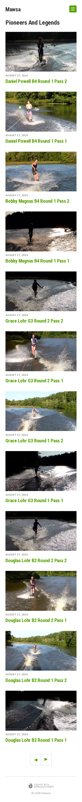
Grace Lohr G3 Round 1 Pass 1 (34, 500)
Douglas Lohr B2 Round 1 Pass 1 (36, 740)
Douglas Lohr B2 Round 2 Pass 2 (36, 560)
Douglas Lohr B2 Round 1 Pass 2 (36, 680)
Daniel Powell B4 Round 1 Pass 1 (36, 141)
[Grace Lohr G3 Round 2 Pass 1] (41, 351)
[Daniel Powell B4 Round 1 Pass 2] (41, 52)
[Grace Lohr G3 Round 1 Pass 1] (41, 471)
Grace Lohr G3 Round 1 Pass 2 (34, 440)
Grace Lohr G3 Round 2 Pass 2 (34, 321)
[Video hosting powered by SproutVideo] (41, 786)
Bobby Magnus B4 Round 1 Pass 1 (37, 261)
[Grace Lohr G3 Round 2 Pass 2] (41, 291)
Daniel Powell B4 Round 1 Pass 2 (36, 81)
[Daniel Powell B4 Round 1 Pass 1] (41, 112)
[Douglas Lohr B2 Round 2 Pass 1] (41, 591)
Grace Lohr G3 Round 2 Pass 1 (34, 380)
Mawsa (13, 9)
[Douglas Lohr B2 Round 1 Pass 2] (41, 651)
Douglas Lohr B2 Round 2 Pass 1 (36, 620)
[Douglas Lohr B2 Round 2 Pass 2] (41, 531)
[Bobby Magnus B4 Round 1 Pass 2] (41, 172)
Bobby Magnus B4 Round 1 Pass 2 (37, 201)
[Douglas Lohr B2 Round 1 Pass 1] (41, 711)
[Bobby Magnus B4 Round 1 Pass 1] (41, 231)
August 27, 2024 (16, 75)
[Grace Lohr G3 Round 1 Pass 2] (41, 411)
